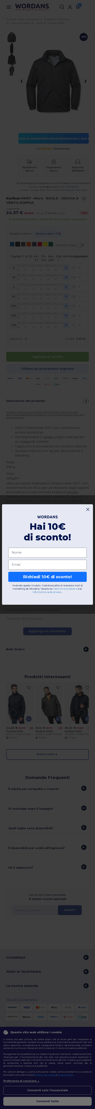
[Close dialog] (87, 509)
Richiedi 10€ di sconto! (47, 576)
